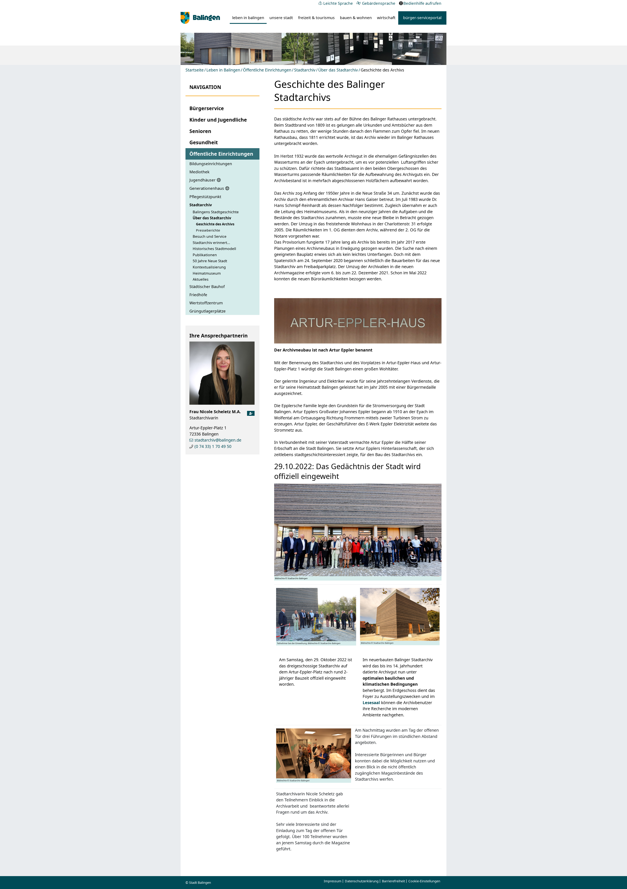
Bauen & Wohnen (356, 17)
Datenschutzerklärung (361, 881)
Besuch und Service (209, 236)
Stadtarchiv (304, 70)
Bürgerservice (206, 108)
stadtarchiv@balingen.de (217, 440)
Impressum (332, 881)
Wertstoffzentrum (206, 302)
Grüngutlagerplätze (207, 311)
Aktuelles (201, 279)
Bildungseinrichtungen (210, 163)
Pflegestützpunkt (205, 196)
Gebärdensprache (378, 3)
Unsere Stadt (281, 17)
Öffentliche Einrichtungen (267, 70)
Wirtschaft (386, 17)
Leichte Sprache (338, 3)
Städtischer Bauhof (207, 286)
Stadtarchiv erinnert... (211, 242)
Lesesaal (371, 702)
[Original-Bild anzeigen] (247, 48)
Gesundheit (203, 142)
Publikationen (205, 254)
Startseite (194, 70)
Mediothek (199, 171)
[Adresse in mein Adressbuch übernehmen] (251, 412)
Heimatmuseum (207, 273)
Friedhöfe (198, 294)
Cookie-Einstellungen (424, 881)
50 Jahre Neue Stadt (210, 260)
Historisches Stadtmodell (214, 248)
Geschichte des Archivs (215, 224)
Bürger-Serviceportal (422, 17)
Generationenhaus (206, 188)
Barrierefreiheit (393, 881)
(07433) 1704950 (212, 446)
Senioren (200, 131)
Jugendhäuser (202, 180)
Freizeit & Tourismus (316, 17)
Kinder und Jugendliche (218, 119)
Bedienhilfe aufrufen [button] (422, 3)
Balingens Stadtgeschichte (216, 211)
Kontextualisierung (209, 267)
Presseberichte (208, 230)
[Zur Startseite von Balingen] (200, 18)
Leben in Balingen (248, 17)
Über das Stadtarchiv (338, 70)
